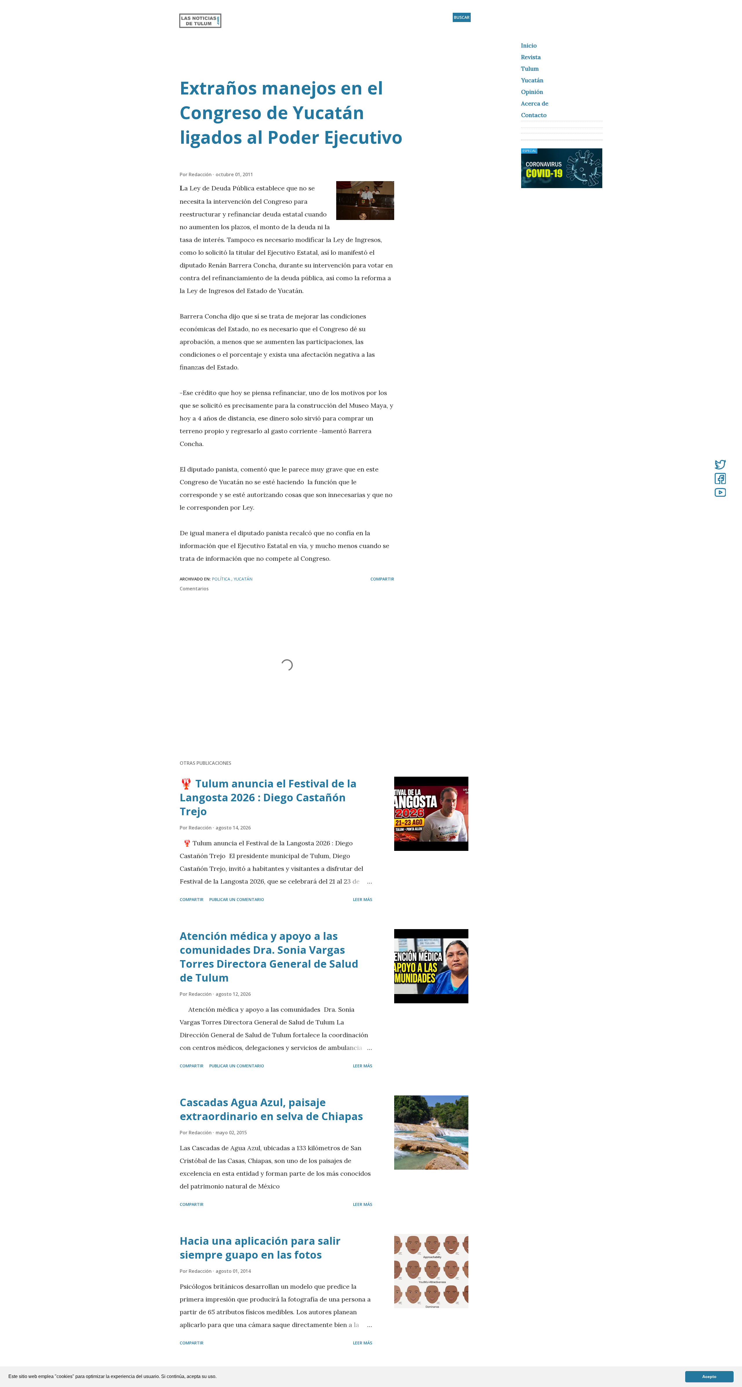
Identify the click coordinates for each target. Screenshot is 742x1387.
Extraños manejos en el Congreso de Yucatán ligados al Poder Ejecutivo (291, 112)
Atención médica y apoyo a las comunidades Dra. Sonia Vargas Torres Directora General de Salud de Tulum (269, 957)
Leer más (362, 899)
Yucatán (243, 579)
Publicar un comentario (236, 899)
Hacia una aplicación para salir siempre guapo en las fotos (260, 1248)
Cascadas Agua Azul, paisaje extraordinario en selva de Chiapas (271, 1109)
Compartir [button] (382, 579)
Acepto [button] (709, 1376)
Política (221, 579)
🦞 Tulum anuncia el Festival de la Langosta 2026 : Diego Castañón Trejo (268, 797)
